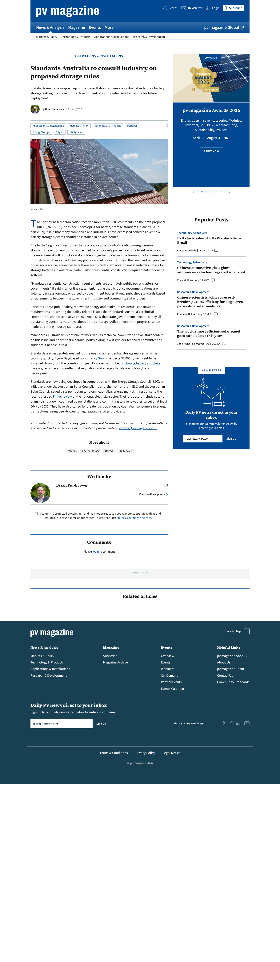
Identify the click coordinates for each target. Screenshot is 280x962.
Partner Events (171, 682)
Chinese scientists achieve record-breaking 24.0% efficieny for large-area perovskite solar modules (210, 301)
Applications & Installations (111, 37)
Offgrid (59, 132)
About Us (223, 662)
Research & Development (149, 37)
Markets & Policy (46, 37)
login (95, 552)
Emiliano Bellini (186, 314)
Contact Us (225, 675)
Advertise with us (189, 723)
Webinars (167, 669)
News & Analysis (50, 27)
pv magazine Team (230, 669)
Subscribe (110, 656)
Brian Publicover (54, 109)
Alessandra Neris (186, 251)
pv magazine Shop (230, 656)
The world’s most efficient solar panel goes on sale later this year (208, 333)
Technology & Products (75, 37)
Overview (167, 656)
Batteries (132, 126)
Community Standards (233, 682)
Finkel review (62, 396)
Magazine (76, 27)
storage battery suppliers (142, 363)
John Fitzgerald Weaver (190, 344)
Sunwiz (103, 358)
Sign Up (231, 439)
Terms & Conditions (114, 753)
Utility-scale (76, 132)
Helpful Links (228, 647)
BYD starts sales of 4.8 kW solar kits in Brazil (209, 240)
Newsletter (195, 8)
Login (215, 8)
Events (95, 27)
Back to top (232, 631)
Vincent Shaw (185, 280)
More (109, 27)
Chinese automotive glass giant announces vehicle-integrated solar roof (211, 270)
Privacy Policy (145, 753)
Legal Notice (171, 753)
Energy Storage (41, 132)
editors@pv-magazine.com (138, 428)
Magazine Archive (115, 662)
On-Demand (169, 675)
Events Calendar (172, 688)
